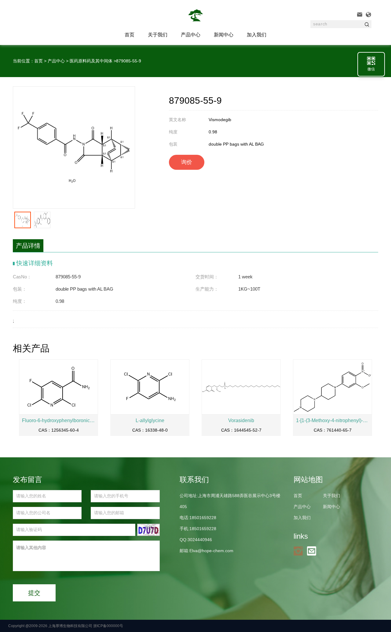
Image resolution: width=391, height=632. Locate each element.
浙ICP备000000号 (108, 626)
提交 (34, 592)
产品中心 (190, 34)
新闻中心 (223, 34)
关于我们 (157, 34)
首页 (38, 60)
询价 (186, 162)
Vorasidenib (241, 420)
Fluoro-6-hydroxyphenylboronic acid (58, 420)
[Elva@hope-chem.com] (313, 550)
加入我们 (256, 34)
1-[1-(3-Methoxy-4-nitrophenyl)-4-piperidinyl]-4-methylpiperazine (332, 420)
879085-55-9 (128, 60)
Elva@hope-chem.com (211, 550)
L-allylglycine (150, 420)
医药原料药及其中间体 (91, 60)
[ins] (300, 550)
